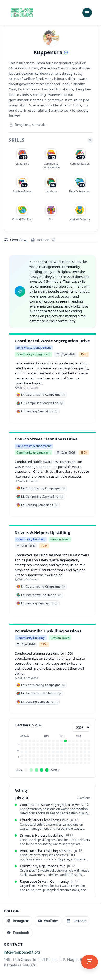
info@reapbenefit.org (22, 952)
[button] (22, 741)
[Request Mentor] (89, 962)
